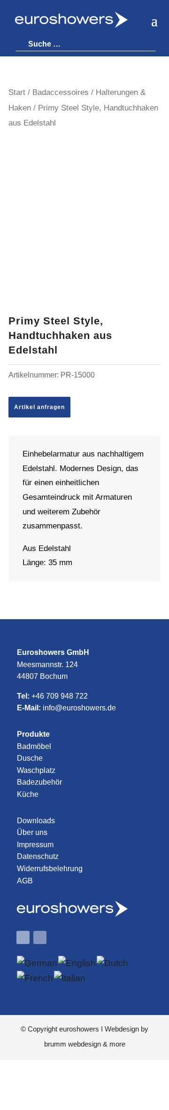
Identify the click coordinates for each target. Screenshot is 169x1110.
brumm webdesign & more (84, 1044)
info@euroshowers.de (79, 708)
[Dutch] (113, 963)
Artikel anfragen (39, 407)
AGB (25, 881)
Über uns (32, 832)
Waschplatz (36, 770)
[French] (35, 978)
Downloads (36, 821)
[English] (77, 963)
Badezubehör (39, 782)
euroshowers (79, 1029)
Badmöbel (34, 746)
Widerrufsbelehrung (50, 869)
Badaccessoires (60, 92)
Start (16, 92)
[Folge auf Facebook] (23, 937)
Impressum (35, 845)
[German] (37, 963)
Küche (27, 794)
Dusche (30, 758)
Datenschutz (38, 856)
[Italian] (70, 978)
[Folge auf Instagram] (39, 937)
